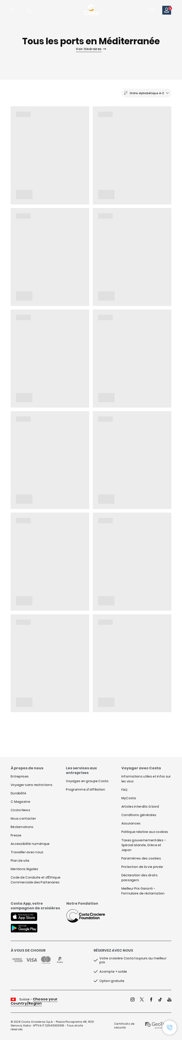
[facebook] (151, 1000)
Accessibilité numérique (30, 844)
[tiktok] (160, 1000)
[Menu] (13, 10)
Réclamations (22, 827)
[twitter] (142, 1000)
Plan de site (20, 860)
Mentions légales (24, 869)
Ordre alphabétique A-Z (147, 93)
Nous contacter (23, 818)
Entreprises (20, 776)
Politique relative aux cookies (144, 832)
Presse (16, 835)
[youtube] (169, 1000)
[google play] (24, 928)
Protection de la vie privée (142, 867)
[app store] (24, 917)
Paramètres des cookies (141, 858)
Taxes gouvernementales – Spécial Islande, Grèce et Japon (143, 845)
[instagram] (133, 1000)
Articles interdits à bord (140, 806)
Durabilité (18, 793)
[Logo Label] (91, 10)
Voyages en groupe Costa (87, 781)
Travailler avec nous (27, 852)
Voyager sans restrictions (31, 785)
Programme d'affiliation (85, 789)
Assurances (131, 823)
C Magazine (20, 801)
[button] (152, 10)
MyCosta (128, 798)
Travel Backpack (151, 10)
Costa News (20, 810)
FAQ (124, 789)
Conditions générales (138, 815)
